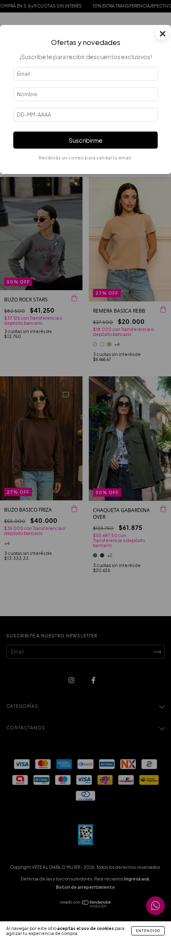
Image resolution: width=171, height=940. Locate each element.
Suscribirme (86, 140)
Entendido (148, 931)
